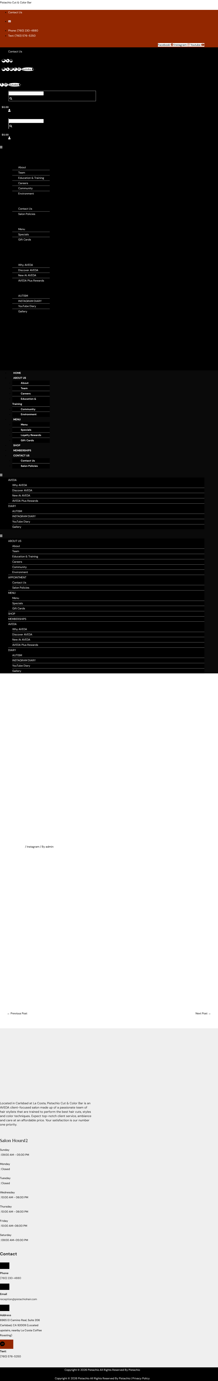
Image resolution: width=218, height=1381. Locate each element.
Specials (23, 234)
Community (25, 188)
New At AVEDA (27, 275)
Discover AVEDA (28, 270)
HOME (17, 373)
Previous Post (17, 1013)
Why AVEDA (25, 265)
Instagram (33, 846)
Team (21, 172)
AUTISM (23, 296)
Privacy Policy (141, 1378)
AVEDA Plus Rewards (31, 280)
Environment (26, 193)
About (22, 167)
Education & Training (31, 178)
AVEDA (15, 254)
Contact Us (25, 208)
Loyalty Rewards (31, 435)
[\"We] (79, 922)
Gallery (22, 311)
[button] (2, 147)
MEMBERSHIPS (20, 250)
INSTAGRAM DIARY (30, 301)
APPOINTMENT (20, 198)
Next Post (203, 1013)
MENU (14, 219)
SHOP (14, 244)
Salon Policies (26, 214)
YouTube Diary (27, 306)
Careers (23, 183)
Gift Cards (24, 239)
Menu (21, 229)
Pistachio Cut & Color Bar (16, 2)
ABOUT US (19, 378)
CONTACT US (21, 455)
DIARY (14, 285)
